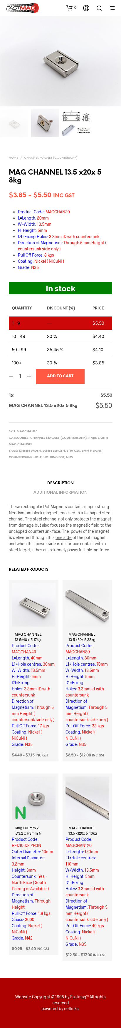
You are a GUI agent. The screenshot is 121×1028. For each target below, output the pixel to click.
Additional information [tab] (60, 493)
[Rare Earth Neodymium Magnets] (42, 512)
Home (13, 158)
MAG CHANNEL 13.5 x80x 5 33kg (81, 637)
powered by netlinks (60, 1008)
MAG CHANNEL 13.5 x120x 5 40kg (82, 831)
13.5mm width (30, 451)
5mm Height (91, 451)
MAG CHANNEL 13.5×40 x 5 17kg (28, 637)
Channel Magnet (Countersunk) (51, 158)
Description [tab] (60, 483)
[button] (71, 8)
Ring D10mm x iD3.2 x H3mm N (28, 831)
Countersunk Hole (25, 457)
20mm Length (54, 451)
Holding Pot (53, 457)
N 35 (69, 457)
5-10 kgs (73, 451)
